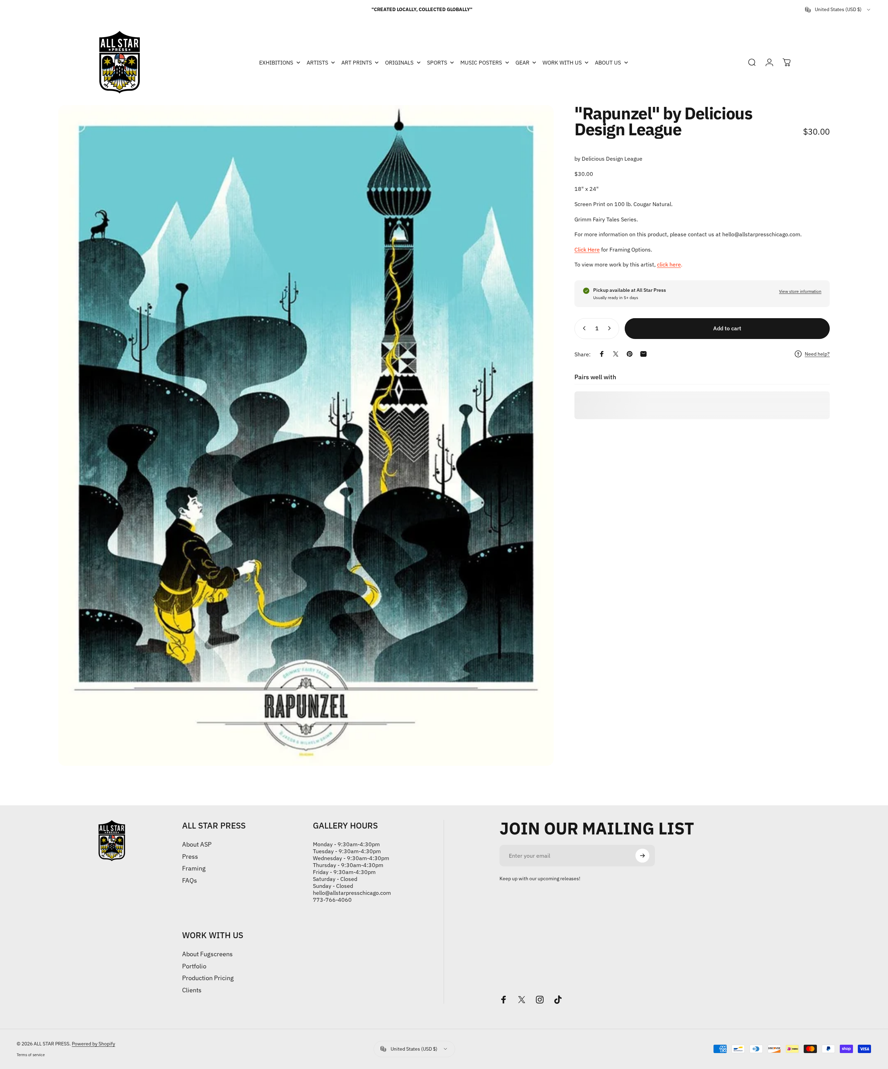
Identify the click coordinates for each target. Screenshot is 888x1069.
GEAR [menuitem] (522, 62)
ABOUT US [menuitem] (608, 62)
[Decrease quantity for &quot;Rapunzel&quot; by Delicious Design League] (583, 328)
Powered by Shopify (93, 1044)
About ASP (197, 844)
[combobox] (838, 9)
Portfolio (194, 966)
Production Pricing (208, 978)
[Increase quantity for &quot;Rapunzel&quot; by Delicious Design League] (611, 328)
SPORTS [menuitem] (437, 62)
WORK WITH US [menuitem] (562, 62)
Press (190, 856)
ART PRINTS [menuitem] (356, 62)
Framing (194, 868)
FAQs (189, 880)
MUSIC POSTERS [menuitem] (481, 62)
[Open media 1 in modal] (306, 435)
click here (669, 264)
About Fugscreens (207, 954)
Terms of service (31, 1054)
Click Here (587, 249)
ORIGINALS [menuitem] (399, 62)
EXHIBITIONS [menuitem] (276, 62)
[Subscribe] (642, 856)
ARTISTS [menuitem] (317, 62)
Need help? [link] (817, 354)
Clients (192, 990)
